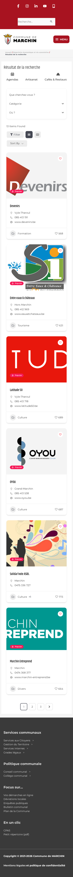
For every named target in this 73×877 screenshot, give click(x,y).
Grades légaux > (14, 752)
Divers (22, 688)
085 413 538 (22, 493)
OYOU (13, 482)
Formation (24, 233)
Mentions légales (15, 865)
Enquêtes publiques (16, 803)
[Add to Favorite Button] (60, 158)
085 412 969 (22, 309)
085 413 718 (21, 401)
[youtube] (45, 6)
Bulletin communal (16, 807)
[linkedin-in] (36, 6)
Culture (22, 417)
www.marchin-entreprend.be (32, 677)
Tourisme (23, 325)
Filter (17, 134)
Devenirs (15, 206)
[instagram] (28, 6)
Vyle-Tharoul (22, 212)
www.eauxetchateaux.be (29, 314)
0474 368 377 (23, 672)
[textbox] (15, 103)
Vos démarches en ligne (18, 795)
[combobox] (35, 103)
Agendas (12, 79)
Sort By (15, 143)
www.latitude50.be (26, 406)
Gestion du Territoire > (18, 744)
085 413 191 (21, 217)
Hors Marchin (23, 304)
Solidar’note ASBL (19, 574)
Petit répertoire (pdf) (16, 834)
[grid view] (29, 134)
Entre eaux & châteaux (22, 298)
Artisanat (31, 79)
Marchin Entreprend (21, 661)
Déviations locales (15, 799)
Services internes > (16, 748)
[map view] (37, 134)
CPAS (7, 830)
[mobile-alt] (54, 6)
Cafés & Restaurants (58, 79)
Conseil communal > (17, 771)
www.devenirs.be (25, 222)
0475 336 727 (22, 585)
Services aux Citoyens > (19, 740)
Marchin (20, 580)
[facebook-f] (19, 6)
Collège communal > (17, 775)
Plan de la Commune (17, 811)
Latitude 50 (16, 390)
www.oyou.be (23, 497)
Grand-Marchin (24, 488)
